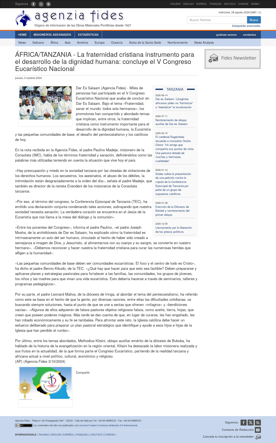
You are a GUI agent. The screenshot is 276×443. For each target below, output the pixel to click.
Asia (68, 42)
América (82, 42)
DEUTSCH (229, 3)
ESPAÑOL (201, 3)
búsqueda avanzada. (246, 25)
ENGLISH (188, 3)
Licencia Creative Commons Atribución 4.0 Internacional (108, 425)
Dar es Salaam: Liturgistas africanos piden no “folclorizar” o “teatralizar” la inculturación (174, 103)
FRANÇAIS (215, 3)
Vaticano (38, 42)
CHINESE (243, 3)
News (22, 42)
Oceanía (117, 42)
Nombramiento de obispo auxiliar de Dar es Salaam (171, 122)
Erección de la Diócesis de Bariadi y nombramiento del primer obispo (172, 211)
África (54, 42)
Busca (254, 20)
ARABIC (255, 3)
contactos (249, 34)
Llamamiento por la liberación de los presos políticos (173, 229)
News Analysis (204, 42)
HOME (22, 34)
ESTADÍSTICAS (88, 34)
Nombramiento (178, 42)
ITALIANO (175, 3)
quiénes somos (226, 34)
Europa (100, 42)
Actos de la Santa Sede (145, 42)
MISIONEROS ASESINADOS (52, 34)
